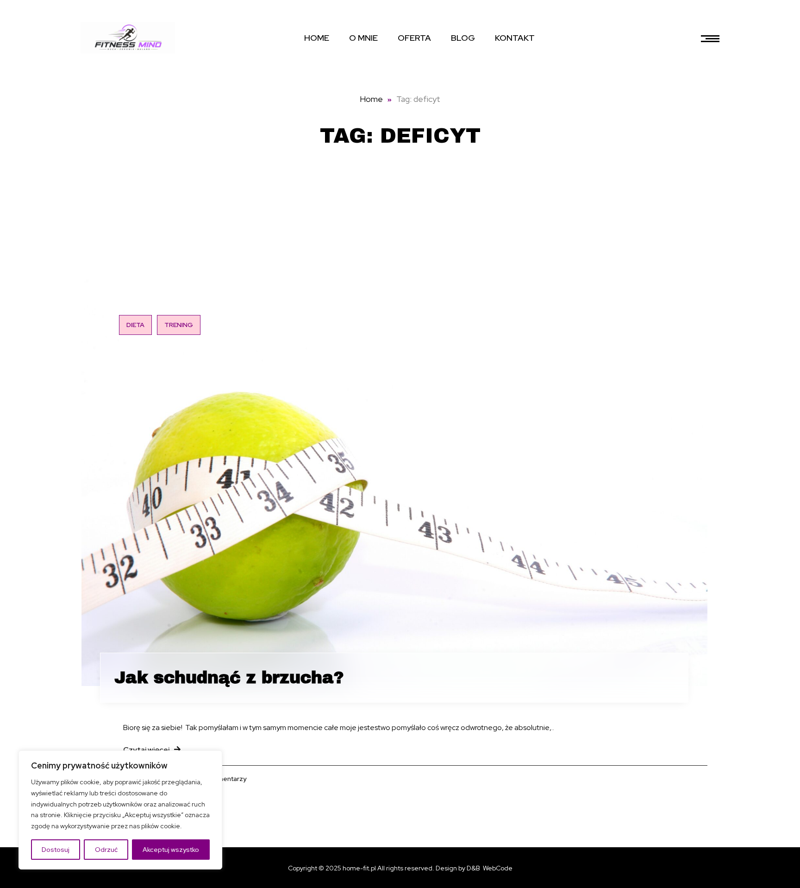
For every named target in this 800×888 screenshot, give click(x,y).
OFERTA (414, 37)
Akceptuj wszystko (171, 849)
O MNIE (363, 37)
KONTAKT (515, 37)
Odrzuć (106, 849)
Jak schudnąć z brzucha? (229, 677)
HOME (316, 37)
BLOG (463, 37)
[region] (120, 809)
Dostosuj (55, 849)
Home (371, 99)
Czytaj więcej (146, 750)
